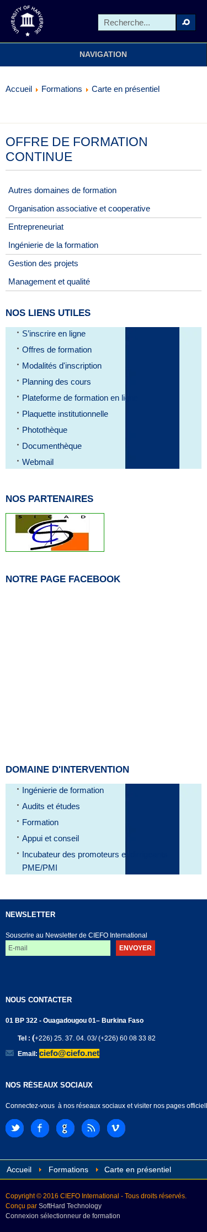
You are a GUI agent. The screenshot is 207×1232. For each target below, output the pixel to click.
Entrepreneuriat (35, 226)
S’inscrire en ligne (54, 333)
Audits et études (51, 806)
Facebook (40, 1128)
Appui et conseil (50, 838)
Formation (40, 822)
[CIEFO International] (27, 21)
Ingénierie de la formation (53, 245)
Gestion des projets (43, 263)
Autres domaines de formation (62, 190)
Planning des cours (56, 381)
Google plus (65, 1128)
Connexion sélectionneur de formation (63, 1216)
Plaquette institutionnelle (65, 413)
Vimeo (116, 1128)
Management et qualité (49, 281)
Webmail (38, 462)
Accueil (19, 89)
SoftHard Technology (70, 1206)
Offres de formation (57, 349)
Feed (91, 1128)
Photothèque (44, 429)
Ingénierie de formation (63, 790)
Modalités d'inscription (62, 365)
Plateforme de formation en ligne (80, 397)
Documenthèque (52, 446)
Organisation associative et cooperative (79, 208)
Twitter (15, 1128)
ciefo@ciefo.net (69, 1053)
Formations (61, 89)
